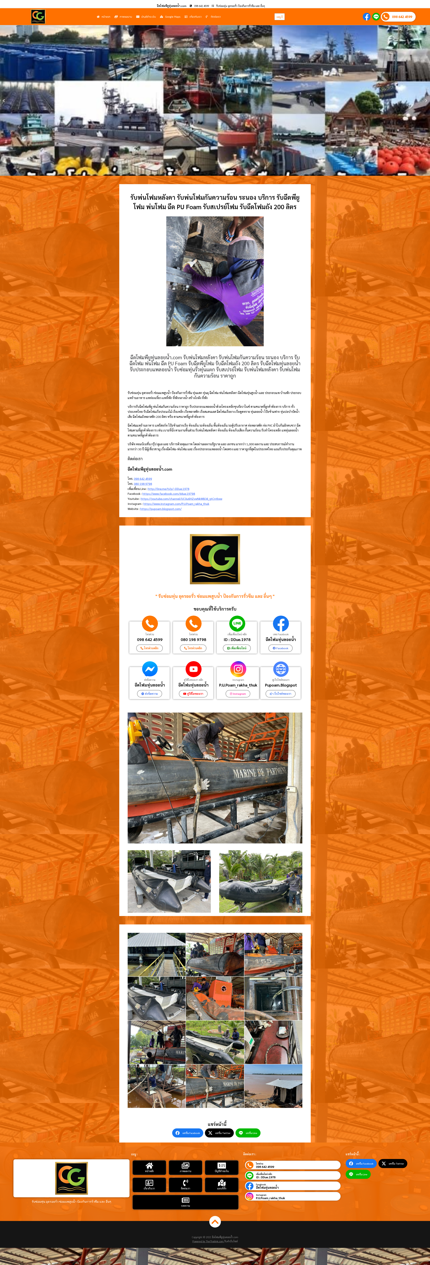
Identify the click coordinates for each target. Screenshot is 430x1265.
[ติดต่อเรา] (185, 1182)
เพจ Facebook (281, 634)
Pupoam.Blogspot (281, 685)
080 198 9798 (143, 484)
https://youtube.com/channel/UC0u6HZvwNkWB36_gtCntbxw (181, 499)
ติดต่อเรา (185, 1188)
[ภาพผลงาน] (185, 1165)
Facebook (261, 1184)
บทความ (185, 1205)
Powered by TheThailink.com (208, 1241)
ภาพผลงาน (185, 1171)
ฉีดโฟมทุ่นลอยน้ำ (281, 639)
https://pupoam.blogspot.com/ (161, 509)
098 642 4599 (402, 16)
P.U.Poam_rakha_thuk (238, 685)
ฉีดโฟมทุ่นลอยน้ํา (193, 685)
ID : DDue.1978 (237, 639)
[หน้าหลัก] (149, 1165)
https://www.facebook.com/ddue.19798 (168, 493)
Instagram (238, 679)
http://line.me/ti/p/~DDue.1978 (168, 489)
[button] (4, 100)
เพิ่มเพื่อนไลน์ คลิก (237, 634)
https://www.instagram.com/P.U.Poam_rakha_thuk (176, 504)
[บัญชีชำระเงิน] (221, 1165)
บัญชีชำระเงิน (222, 1171)
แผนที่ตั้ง (221, 1188)
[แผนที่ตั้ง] (221, 1182)
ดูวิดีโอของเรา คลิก (193, 679)
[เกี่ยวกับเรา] (149, 1182)
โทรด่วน (150, 634)
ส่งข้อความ (149, 679)
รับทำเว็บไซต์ (231, 1241)
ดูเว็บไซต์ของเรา (280, 679)
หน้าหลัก (149, 1171)
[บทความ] (185, 1200)
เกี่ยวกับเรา (149, 1188)
